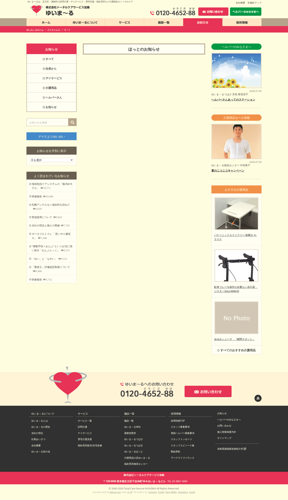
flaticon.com (115, 492)
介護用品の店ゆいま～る (137, 457)
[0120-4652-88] (172, 11)
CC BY (129, 492)
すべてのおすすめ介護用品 (238, 350)
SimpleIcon (183, 492)
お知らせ (222, 413)
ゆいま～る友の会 (40, 451)
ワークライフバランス (182, 457)
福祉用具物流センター (136, 464)
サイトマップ (224, 438)
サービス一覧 (85, 420)
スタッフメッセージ (181, 439)
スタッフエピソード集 (182, 445)
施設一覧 (129, 420)
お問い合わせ (224, 425)
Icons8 (192, 492)
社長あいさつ (38, 439)
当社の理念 (37, 433)
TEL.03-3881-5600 (177, 481)
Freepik (161, 492)
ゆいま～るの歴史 (40, 426)
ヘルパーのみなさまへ (229, 419)
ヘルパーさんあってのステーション (233, 99)
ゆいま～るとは (39, 420)
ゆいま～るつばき (133, 445)
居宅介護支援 (85, 439)
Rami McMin (171, 492)
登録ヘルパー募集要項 (182, 433)
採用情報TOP (178, 420)
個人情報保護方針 (226, 432)
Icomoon (153, 492)
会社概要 (240, 2)
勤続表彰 (175, 451)
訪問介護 (82, 426)
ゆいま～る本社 (132, 426)
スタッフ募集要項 (180, 426)
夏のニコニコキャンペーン (227, 170)
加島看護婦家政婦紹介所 (230, 448)
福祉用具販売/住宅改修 (90, 445)
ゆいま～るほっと (133, 451)
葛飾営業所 (130, 433)
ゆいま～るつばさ (133, 439)
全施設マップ (254, 2)
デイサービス (85, 433)
